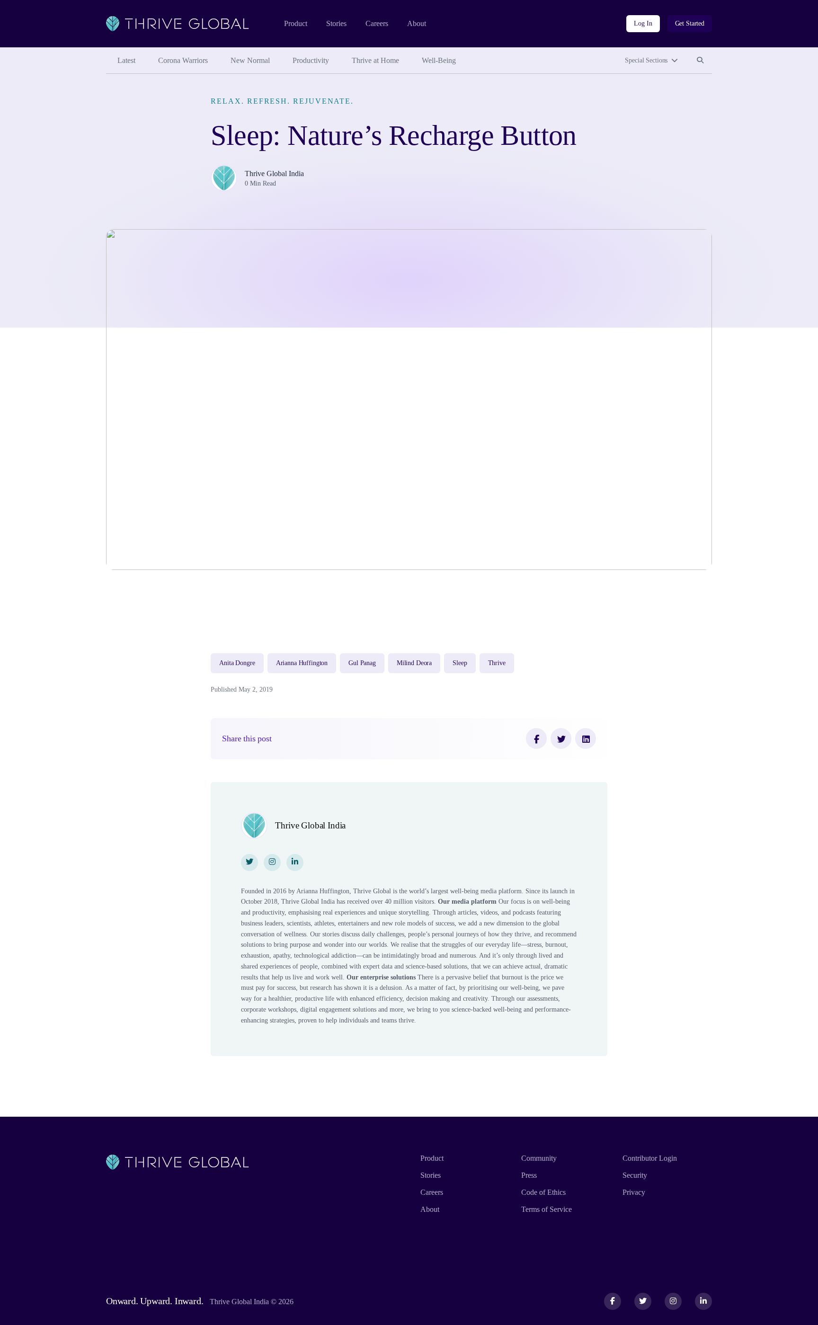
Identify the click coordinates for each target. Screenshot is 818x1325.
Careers (376, 23)
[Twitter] (561, 738)
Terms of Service (546, 1209)
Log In (643, 23)
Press (529, 1175)
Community (539, 1158)
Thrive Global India (274, 173)
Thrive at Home (375, 60)
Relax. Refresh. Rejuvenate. (282, 101)
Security (634, 1175)
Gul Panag (362, 663)
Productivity (311, 60)
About (416, 23)
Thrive (497, 663)
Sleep (460, 663)
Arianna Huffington (302, 663)
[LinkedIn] (585, 738)
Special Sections (646, 60)
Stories (336, 23)
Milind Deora (414, 663)
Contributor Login (649, 1158)
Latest (126, 60)
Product (295, 23)
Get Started (689, 23)
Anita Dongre (237, 663)
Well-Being (439, 60)
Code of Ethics (543, 1192)
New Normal (250, 60)
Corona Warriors (183, 60)
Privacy (633, 1192)
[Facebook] (536, 738)
